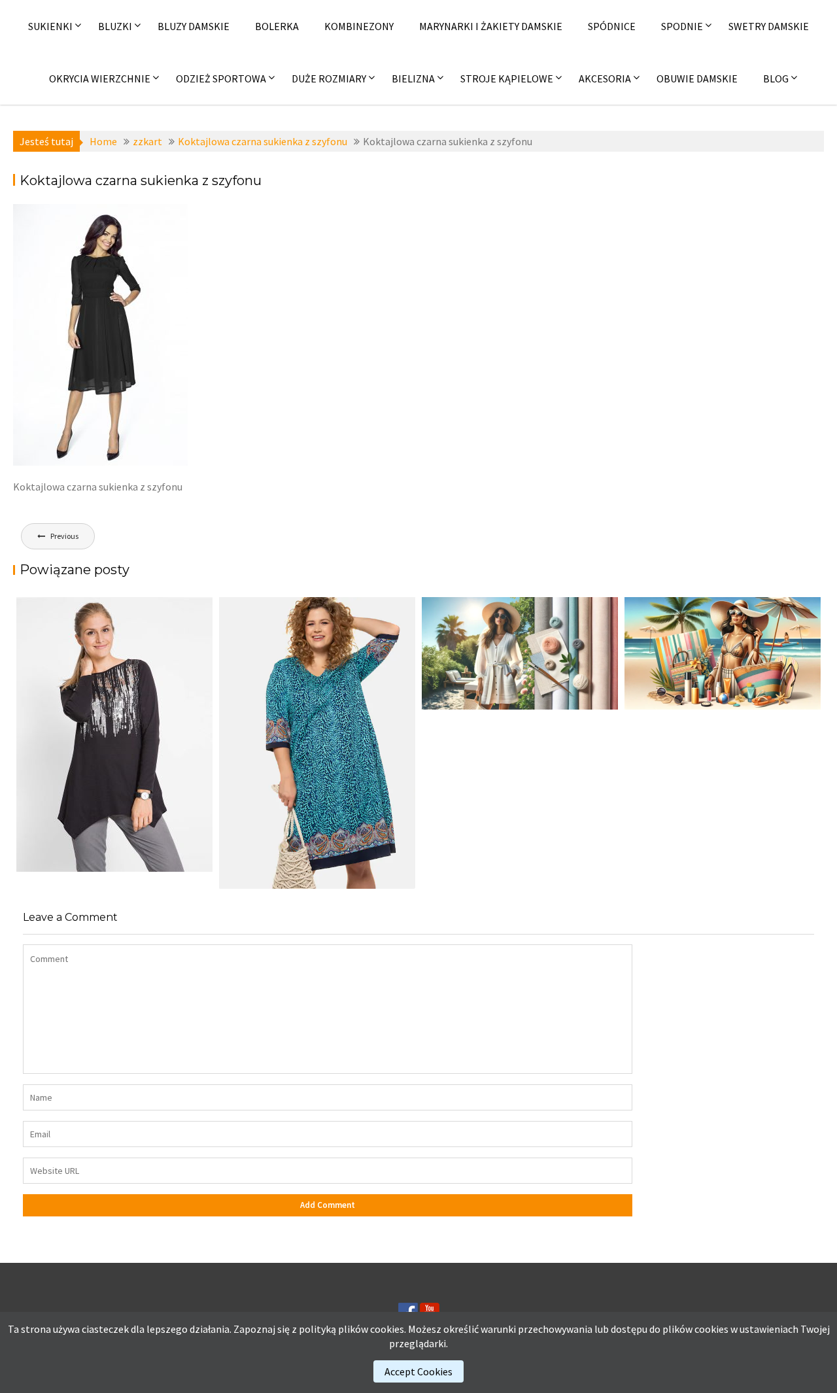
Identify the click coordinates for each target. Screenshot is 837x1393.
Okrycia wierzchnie (99, 78)
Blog (776, 78)
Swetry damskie (768, 26)
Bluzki (115, 26)
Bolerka (277, 26)
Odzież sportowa (221, 78)
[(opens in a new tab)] (317, 743)
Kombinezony (359, 26)
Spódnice (612, 26)
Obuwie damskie (697, 78)
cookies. (388, 1328)
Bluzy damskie (194, 26)
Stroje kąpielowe (506, 78)
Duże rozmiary (329, 78)
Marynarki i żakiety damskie (490, 26)
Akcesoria (605, 78)
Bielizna (413, 78)
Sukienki (50, 26)
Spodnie (682, 26)
